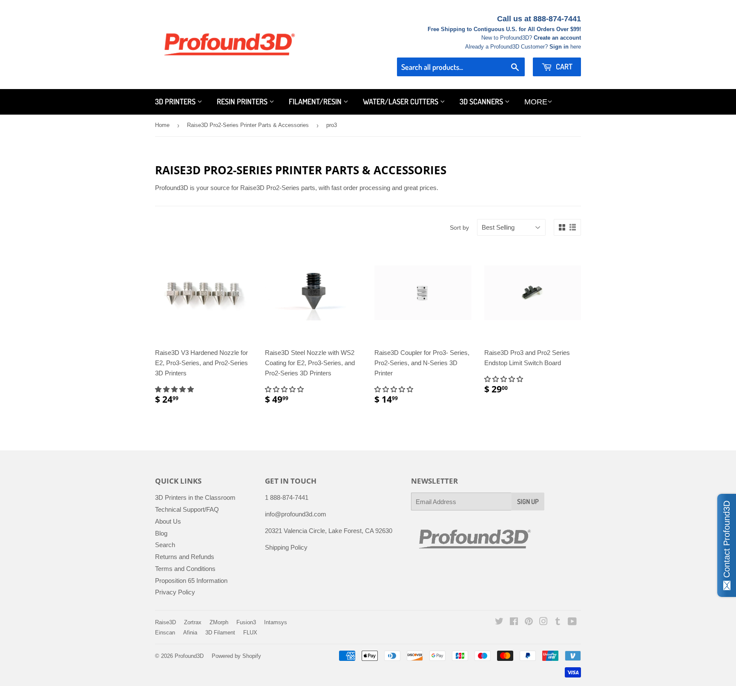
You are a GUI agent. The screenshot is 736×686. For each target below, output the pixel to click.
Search (165, 544)
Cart (563, 66)
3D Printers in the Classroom (195, 497)
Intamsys (275, 622)
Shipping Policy (286, 547)
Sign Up (528, 501)
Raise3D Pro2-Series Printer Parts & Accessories (248, 125)
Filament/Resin (316, 101)
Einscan (165, 632)
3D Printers (176, 101)
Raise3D (165, 622)
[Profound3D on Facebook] (513, 622)
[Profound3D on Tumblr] (558, 622)
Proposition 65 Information (191, 580)
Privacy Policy (175, 592)
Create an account (557, 38)
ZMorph (219, 622)
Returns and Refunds (184, 556)
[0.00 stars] (285, 389)
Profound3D (189, 656)
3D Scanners (482, 101)
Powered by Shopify (236, 656)
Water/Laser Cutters (401, 101)
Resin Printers (243, 101)
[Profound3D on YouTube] (572, 622)
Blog (161, 533)
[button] (175, 389)
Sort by (459, 227)
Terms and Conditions (185, 568)
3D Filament (220, 632)
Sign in (559, 46)
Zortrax (192, 622)
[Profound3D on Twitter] (499, 622)
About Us (168, 521)
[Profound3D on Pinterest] (528, 622)
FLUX (250, 632)
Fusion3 (246, 622)
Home (162, 125)
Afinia (190, 632)
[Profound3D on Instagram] (543, 622)
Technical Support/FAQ (187, 509)
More (535, 102)
